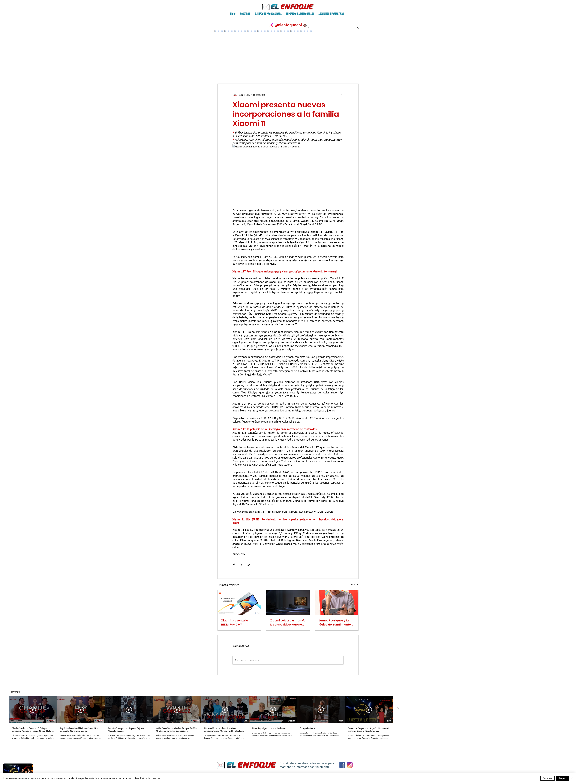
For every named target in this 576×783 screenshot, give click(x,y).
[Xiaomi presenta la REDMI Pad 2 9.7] (239, 602)
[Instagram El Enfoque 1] (350, 765)
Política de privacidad (150, 778)
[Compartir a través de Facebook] (233, 564)
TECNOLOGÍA (239, 554)
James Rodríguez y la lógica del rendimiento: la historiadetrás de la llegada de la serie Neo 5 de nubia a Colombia (336, 623)
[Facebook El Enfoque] (342, 765)
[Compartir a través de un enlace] (248, 564)
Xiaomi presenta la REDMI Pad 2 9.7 (234, 622)
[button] (245, 14)
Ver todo (354, 585)
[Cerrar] (572, 778)
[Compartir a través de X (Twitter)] (241, 564)
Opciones (547, 778)
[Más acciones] (342, 95)
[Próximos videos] (572, 709)
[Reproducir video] (33, 710)
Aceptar (562, 778)
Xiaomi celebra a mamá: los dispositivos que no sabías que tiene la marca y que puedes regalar (287, 623)
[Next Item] (353, 54)
